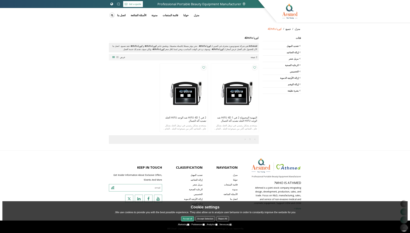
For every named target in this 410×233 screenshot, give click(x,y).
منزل (196, 15)
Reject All (222, 219)
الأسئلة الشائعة (138, 15)
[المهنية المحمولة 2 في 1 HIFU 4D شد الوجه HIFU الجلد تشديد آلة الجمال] (235, 89)
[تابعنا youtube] (158, 199)
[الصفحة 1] (255, 139)
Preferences (197, 224)
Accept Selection (205, 219)
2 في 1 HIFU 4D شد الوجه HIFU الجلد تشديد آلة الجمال (185, 119)
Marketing (182, 224)
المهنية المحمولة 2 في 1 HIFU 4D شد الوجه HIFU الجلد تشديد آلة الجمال (237, 119)
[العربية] (112, 4)
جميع (288, 29)
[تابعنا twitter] (129, 199)
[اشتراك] (112, 187)
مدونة (155, 15)
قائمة (117, 57)
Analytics (211, 224)
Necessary (225, 224)
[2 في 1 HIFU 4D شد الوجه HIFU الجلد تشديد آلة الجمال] (184, 89)
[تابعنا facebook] (148, 199)
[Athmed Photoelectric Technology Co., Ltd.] (290, 11)
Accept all (187, 219)
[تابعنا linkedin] (139, 199)
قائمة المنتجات (170, 15)
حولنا (186, 15)
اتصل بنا (121, 15)
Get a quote (135, 4)
